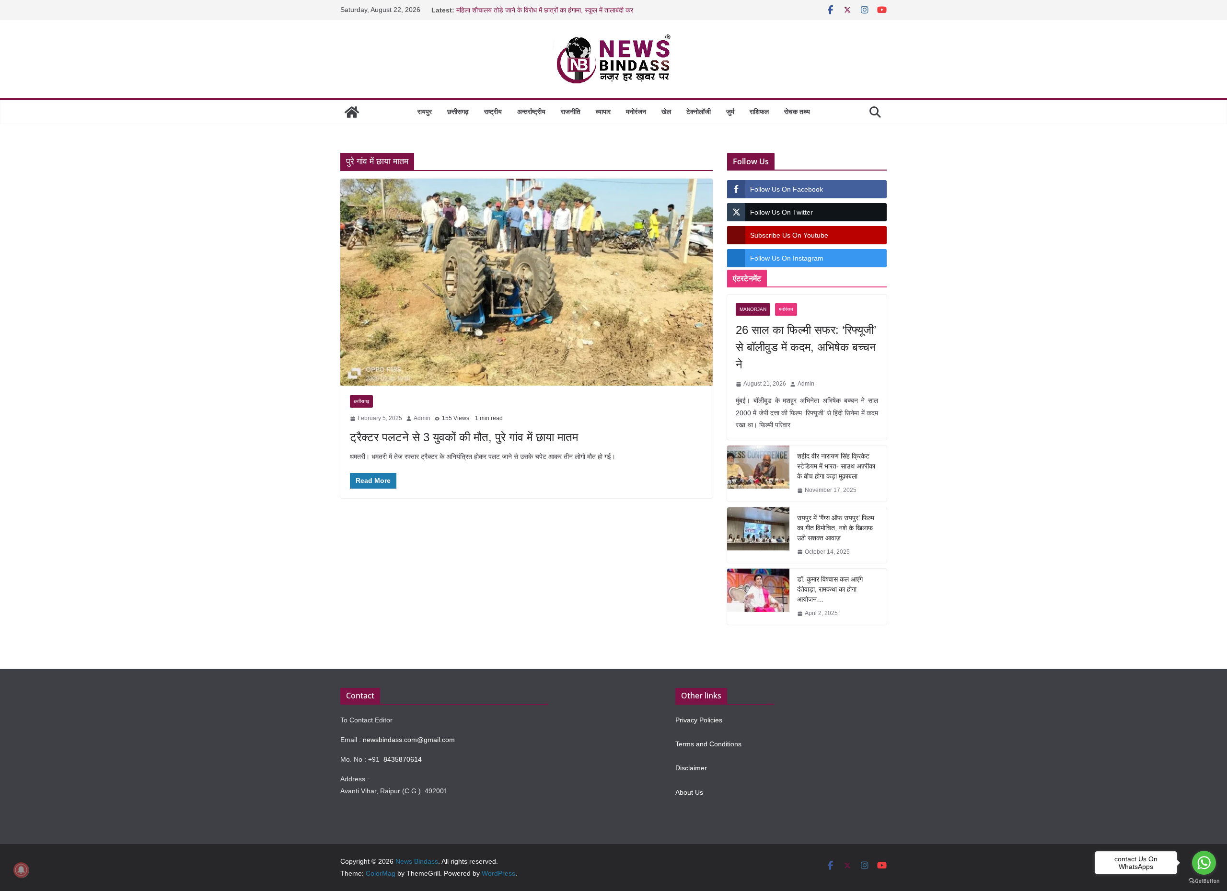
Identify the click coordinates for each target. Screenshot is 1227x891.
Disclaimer (691, 768)
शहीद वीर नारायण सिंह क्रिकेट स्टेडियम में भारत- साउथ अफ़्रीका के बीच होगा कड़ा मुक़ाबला (836, 466)
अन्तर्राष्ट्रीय (531, 111)
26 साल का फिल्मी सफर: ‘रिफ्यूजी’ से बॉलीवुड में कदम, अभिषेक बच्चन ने (806, 347)
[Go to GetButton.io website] (1204, 881)
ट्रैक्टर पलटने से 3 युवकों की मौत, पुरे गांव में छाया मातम (464, 437)
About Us (689, 792)
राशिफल (759, 111)
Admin (422, 418)
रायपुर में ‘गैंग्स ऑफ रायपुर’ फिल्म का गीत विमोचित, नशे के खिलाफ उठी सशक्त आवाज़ (835, 528)
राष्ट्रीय (493, 111)
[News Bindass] (351, 112)
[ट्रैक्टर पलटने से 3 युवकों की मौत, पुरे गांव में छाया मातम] (526, 282)
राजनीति (570, 111)
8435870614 (402, 759)
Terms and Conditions (708, 744)
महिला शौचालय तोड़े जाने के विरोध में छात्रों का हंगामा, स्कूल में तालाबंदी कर (544, 10)
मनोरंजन (636, 111)
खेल (666, 111)
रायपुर (424, 111)
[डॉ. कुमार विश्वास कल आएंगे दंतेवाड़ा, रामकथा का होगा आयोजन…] (758, 597)
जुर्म (730, 111)
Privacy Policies (698, 720)
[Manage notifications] (21, 870)
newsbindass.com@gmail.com (409, 739)
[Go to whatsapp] (1204, 863)
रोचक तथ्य (797, 111)
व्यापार (603, 111)
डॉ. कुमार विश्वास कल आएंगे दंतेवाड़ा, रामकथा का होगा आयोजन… (830, 589)
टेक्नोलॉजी (698, 111)
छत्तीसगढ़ (458, 111)
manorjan (753, 309)
